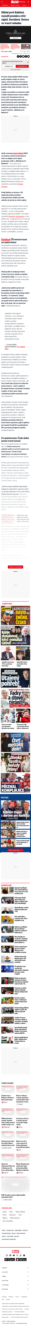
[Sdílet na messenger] (23, 56)
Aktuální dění (7, 1208)
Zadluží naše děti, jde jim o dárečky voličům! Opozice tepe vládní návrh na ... (22, 824)
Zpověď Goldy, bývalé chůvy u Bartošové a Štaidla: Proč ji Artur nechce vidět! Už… (21, 1030)
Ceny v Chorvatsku (8, 1221)
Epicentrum (12, 1215)
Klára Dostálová (21, 1233)
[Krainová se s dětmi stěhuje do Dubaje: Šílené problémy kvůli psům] (7, 990)
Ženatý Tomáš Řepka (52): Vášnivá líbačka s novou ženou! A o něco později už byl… (21, 890)
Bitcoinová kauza (14, 1218)
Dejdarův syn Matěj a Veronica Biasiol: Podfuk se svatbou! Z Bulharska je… (21, 930)
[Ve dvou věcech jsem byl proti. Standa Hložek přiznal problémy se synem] (7, 949)
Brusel (13, 1233)
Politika (4, 828)
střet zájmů (10, 1236)
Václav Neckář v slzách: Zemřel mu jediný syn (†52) (22, 909)
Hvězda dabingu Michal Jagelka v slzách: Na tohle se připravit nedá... (21, 1010)
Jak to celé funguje (15, 69)
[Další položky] (28, 5)
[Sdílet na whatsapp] (26, 56)
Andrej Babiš (18, 153)
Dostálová (5, 239)
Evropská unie (10, 1230)
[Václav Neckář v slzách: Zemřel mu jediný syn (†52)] (7, 910)
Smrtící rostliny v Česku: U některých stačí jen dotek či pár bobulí (21, 1001)
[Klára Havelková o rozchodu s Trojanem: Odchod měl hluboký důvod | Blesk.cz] (7, 939)
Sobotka (11, 216)
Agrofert (16, 1236)
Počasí (4, 1215)
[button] (9, 1259)
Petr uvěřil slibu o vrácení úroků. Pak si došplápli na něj (21, 918)
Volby (10, 1211)
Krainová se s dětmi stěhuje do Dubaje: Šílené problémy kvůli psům (21, 991)
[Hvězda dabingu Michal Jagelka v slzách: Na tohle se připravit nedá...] (7, 1010)
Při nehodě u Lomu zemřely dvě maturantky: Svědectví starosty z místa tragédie (21, 970)
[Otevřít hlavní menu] (1, 1)
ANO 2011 (25, 1230)
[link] (7, 1255)
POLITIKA (4, 797)
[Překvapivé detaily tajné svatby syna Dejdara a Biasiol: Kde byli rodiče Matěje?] (7, 900)
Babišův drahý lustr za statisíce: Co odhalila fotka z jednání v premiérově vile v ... (21, 833)
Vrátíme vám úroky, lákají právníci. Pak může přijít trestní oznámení (20, 959)
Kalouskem (20, 216)
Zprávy (4, 1211)
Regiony (5, 1218)
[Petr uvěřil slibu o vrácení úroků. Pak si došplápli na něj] (7, 920)
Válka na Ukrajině (20, 1211)
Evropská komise (6, 1233)
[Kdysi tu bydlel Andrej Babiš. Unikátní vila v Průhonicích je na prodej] (7, 1040)
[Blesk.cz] (15, 2)
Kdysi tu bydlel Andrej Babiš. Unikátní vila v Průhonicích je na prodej (21, 1040)
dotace (4, 1236)
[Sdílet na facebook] (18, 56)
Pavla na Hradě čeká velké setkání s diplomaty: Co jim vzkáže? (22, 842)
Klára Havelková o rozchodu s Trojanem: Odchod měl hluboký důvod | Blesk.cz (21, 939)
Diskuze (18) (4, 56)
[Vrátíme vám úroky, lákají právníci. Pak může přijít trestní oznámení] (7, 959)
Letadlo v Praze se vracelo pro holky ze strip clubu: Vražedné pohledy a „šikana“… (21, 1020)
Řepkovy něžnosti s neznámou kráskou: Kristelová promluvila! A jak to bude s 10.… (21, 981)
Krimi (20, 1215)
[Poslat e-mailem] (28, 56)
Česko (3, 1230)
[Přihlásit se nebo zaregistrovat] (28, 1)
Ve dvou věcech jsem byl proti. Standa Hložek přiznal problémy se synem (21, 949)
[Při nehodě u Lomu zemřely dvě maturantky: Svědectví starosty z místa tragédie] (7, 969)
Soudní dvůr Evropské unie (9, 1239)
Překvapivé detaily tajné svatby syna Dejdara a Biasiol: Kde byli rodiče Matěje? (21, 900)
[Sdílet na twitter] (20, 56)
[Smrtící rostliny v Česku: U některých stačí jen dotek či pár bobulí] (7, 1000)
